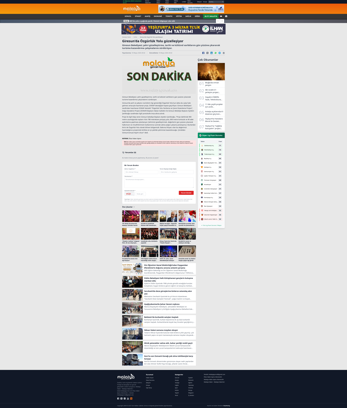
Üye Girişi (149, 388)
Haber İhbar (158, 2)
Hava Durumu (190, 2)
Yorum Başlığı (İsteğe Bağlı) (168, 169)
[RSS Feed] (131, 398)
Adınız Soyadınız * (129, 169)
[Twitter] (121, 398)
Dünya (190, 390)
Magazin (191, 393)
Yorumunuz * (128, 176)
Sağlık (188, 16)
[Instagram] (125, 398)
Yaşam (177, 393)
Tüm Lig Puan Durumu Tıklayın (212, 225)
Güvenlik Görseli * (129, 191)
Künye (205, 2)
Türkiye (169, 16)
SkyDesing (226, 405)
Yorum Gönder (186, 193)
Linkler (184, 2)
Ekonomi (158, 16)
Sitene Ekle (176, 2)
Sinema (190, 388)
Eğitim (179, 16)
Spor (176, 388)
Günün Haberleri (148, 2)
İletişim (199, 2)
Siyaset (138, 16)
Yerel (176, 395)
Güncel (128, 16)
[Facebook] (118, 398)
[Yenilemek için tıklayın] (129, 194)
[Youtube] (128, 398)
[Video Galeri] (221, 16)
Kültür (135, 37)
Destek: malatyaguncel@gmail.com (214, 374)
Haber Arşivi (167, 2)
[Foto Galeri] (226, 16)
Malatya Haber (126, 37)
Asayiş (147, 16)
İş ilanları (191, 395)
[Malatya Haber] (132, 8)
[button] (218, 21)
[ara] (222, 2)
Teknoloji (191, 385)
